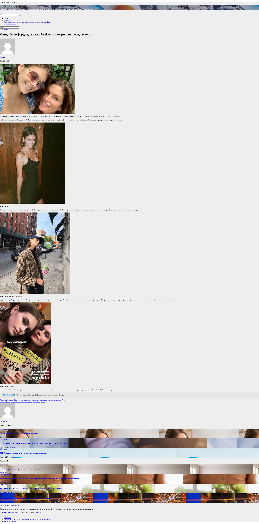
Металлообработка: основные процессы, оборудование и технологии (25, 498)
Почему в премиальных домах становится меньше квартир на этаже (25, 469)
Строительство (5, 475)
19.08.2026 (4, 473)
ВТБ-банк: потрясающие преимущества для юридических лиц (23, 453)
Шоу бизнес (4, 29)
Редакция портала (10, 24)
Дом (1, 465)
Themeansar (39, 512)
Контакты (7, 20)
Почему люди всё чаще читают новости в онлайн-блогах (20, 433)
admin (4, 57)
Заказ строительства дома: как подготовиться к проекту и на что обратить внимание (31, 488)
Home (6, 18)
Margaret (12, 437)
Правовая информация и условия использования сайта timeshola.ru (27, 22)
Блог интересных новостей (9, 6)
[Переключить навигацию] (1, 13)
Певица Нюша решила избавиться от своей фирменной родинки (22, 402)
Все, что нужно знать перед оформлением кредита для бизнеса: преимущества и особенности (34, 443)
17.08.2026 (4, 482)
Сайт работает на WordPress (10, 512)
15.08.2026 (4, 502)
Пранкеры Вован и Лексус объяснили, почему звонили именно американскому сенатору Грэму (33, 400)
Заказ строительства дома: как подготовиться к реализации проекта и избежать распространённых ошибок (39, 479)
